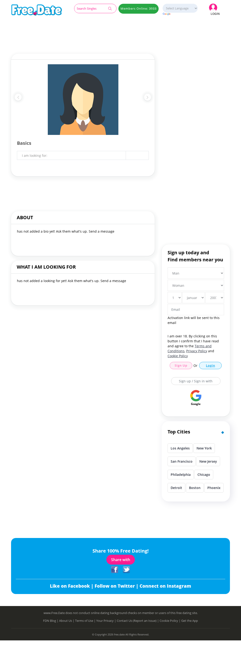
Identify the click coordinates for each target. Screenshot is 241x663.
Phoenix (214, 487)
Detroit (176, 487)
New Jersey (208, 461)
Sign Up (181, 365)
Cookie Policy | (170, 621)
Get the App (189, 621)
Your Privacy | (106, 621)
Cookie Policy (178, 356)
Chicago (203, 474)
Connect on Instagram (165, 586)
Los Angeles (180, 448)
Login (210, 365)
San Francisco (182, 461)
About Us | (67, 621)
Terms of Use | (85, 621)
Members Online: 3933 (138, 8)
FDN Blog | (51, 621)
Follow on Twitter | (117, 586)
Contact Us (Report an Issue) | (138, 621)
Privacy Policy (196, 351)
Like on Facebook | (72, 586)
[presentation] (18, 97)
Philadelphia (181, 474)
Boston (195, 487)
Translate (180, 14)
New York (204, 448)
